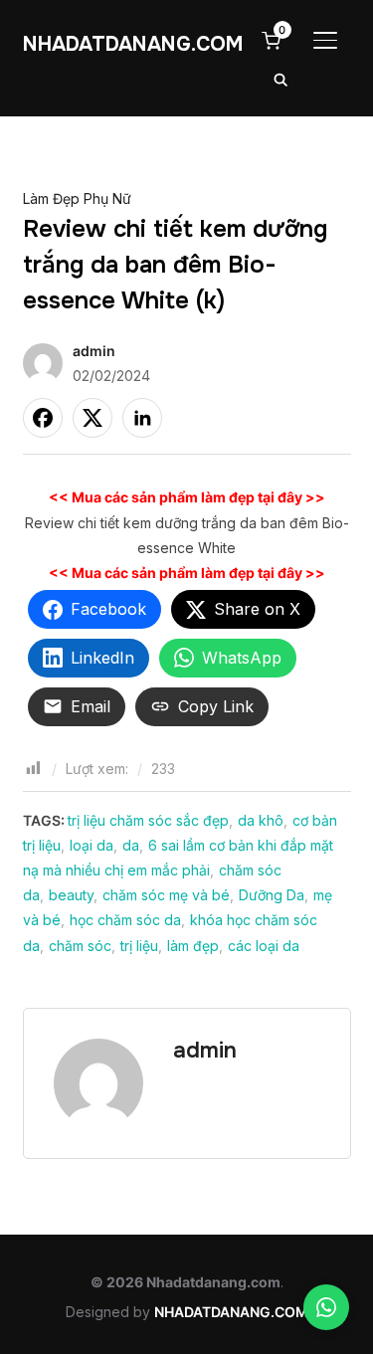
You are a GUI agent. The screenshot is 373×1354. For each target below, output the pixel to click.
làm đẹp (193, 945)
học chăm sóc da (125, 919)
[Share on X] (92, 418)
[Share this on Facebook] (43, 418)
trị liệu (139, 945)
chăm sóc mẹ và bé (166, 894)
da (130, 845)
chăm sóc (80, 945)
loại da (91, 845)
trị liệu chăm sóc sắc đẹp (148, 820)
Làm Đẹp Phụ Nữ (77, 198)
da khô (260, 820)
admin (94, 350)
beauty (71, 894)
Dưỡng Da (271, 894)
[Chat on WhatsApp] (326, 1307)
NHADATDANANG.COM (133, 44)
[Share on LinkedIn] (142, 418)
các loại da (263, 945)
